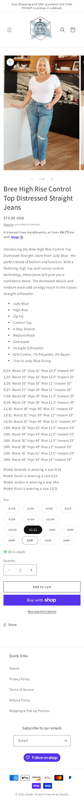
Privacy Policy (19, 679)
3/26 (52, 509)
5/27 (71, 509)
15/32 (33, 530)
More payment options (42, 611)
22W (50, 541)
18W (14, 541)
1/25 (33, 509)
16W (72, 530)
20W (30, 540)
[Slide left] (32, 179)
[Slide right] (52, 179)
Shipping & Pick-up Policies (29, 711)
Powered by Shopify (57, 794)
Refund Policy (19, 700)
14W (54, 530)
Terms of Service (21, 689)
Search (14, 668)
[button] (9, 30)
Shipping (8, 224)
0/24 (14, 509)
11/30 (52, 520)
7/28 (14, 520)
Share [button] (12, 624)
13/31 (15, 530)
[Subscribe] (65, 740)
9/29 (33, 520)
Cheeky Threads (34, 794)
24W (69, 541)
